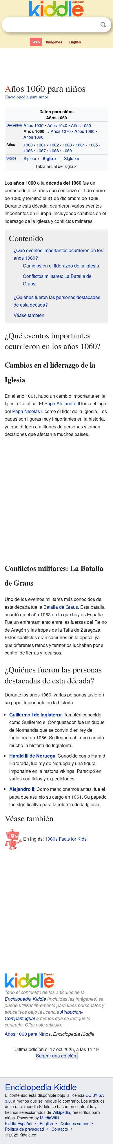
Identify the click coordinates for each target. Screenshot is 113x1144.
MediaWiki (49, 1118)
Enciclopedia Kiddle (25, 999)
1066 (28, 150)
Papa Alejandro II (62, 403)
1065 (93, 145)
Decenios (14, 125)
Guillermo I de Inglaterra (35, 714)
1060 (28, 145)
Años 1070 (61, 131)
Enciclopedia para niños (27, 97)
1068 (54, 150)
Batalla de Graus (60, 607)
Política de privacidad (24, 1129)
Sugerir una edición (56, 1055)
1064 (80, 145)
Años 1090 (33, 137)
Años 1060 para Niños (28, 1034)
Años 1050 (81, 125)
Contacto (60, 1129)
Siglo (29, 158)
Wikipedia (61, 1112)
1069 (67, 150)
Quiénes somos (75, 1123)
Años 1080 (84, 131)
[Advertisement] (56, 64)
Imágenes (54, 42)
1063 (67, 145)
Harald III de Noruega (32, 755)
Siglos (11, 158)
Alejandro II (21, 789)
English (75, 42)
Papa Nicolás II (27, 411)
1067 (41, 150)
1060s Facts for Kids (66, 838)
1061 (41, 145)
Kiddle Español (18, 1123)
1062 (54, 145)
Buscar (103, 24)
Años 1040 (57, 125)
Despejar (91, 25)
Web (36, 42)
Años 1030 (33, 125)
